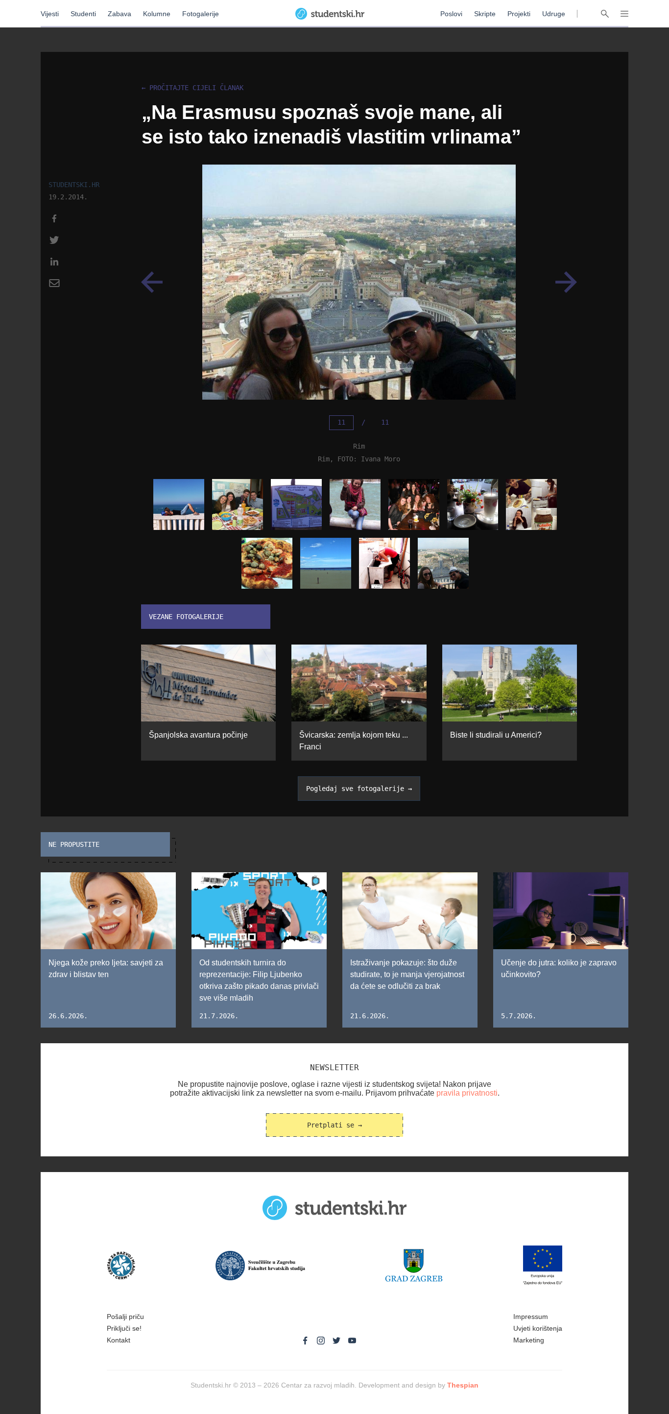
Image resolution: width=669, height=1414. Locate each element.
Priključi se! (124, 1328)
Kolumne (156, 14)
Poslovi (451, 14)
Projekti (518, 14)
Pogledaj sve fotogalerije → (359, 788)
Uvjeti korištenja (537, 1328)
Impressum (530, 1316)
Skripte (485, 14)
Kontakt (118, 1340)
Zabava (119, 14)
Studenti (83, 14)
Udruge (553, 14)
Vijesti (50, 14)
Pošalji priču (125, 1316)
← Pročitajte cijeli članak (192, 88)
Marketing (528, 1340)
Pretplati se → (334, 1125)
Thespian (462, 1385)
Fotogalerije (200, 14)
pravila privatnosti (467, 1093)
